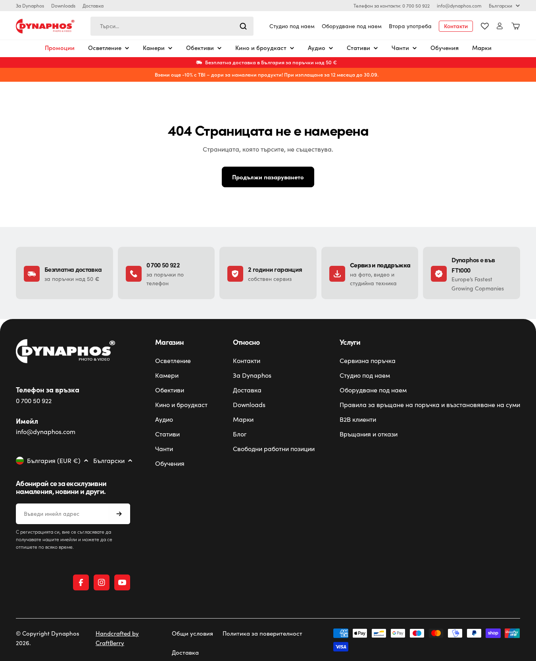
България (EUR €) (54, 461)
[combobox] (172, 26)
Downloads (63, 5)
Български (500, 5)
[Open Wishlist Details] (485, 26)
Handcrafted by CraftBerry (117, 638)
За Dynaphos (30, 5)
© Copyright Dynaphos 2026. (47, 638)
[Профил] (500, 26)
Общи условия (192, 633)
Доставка (93, 5)
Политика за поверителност (262, 633)
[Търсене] (243, 26)
